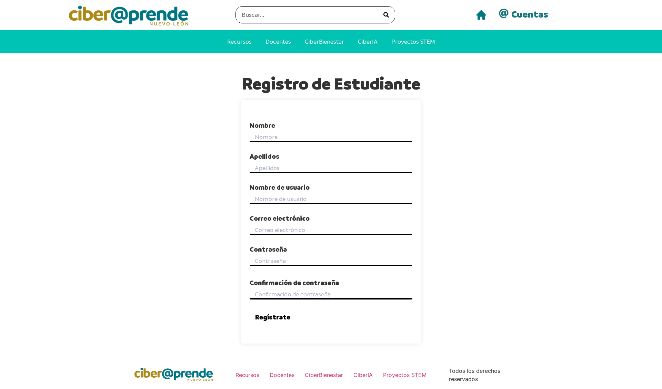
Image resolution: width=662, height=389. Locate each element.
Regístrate (272, 317)
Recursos (239, 41)
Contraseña (268, 249)
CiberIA (368, 41)
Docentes (278, 41)
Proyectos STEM (413, 41)
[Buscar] (386, 15)
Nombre (262, 126)
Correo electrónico (280, 218)
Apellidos (264, 157)
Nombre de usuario (280, 187)
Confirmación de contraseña (294, 283)
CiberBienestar (324, 41)
